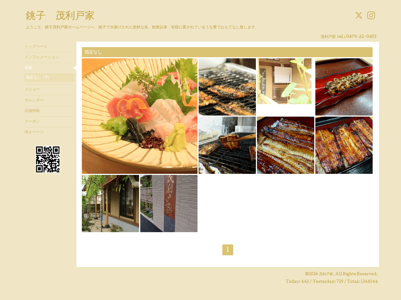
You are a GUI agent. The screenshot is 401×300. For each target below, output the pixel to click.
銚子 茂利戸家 (60, 16)
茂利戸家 (326, 274)
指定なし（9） (38, 77)
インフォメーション (42, 57)
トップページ (36, 47)
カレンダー (34, 100)
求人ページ (34, 132)
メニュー (32, 89)
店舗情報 (32, 111)
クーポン (32, 122)
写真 (28, 68)
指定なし (93, 52)
